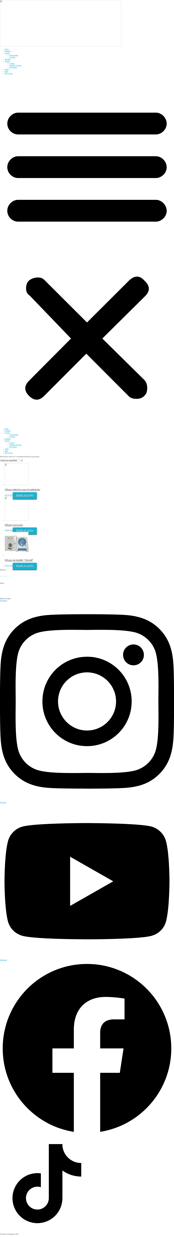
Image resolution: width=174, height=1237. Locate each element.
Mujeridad (3, 577)
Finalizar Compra (15, 65)
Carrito (11, 63)
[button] (87, 251)
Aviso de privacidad (7, 595)
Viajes (7, 69)
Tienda (7, 61)
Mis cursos (4, 593)
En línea (12, 57)
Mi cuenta (13, 67)
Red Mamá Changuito (8, 573)
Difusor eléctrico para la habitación (22, 489)
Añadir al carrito (24, 495)
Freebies (8, 51)
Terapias (8, 59)
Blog (6, 71)
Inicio (7, 49)
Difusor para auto (14, 525)
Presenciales (13, 55)
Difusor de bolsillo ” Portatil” (19, 560)
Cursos (7, 53)
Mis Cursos (9, 73)
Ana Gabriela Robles (7, 579)
